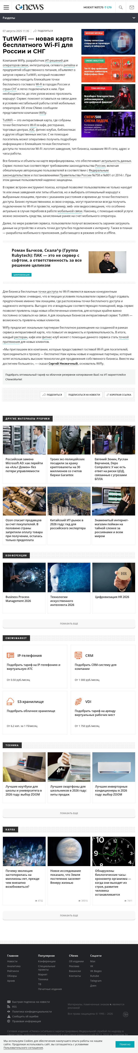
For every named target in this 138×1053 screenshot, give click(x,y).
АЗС (31, 130)
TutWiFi (8, 120)
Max (92, 961)
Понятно (125, 1044)
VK (91, 966)
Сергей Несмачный (63, 364)
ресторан (20, 337)
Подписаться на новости (84, 394)
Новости (12, 961)
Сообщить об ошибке (25, 1016)
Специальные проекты (46, 967)
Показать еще (69, 623)
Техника (43, 979)
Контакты (75, 976)
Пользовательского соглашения (23, 1047)
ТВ (39, 984)
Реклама (74, 966)
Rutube (94, 976)
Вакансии (75, 971)
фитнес (47, 337)
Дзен (93, 985)
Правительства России (75, 175)
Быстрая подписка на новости (31, 1001)
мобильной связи (70, 211)
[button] (120, 7)
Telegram (96, 980)
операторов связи (15, 65)
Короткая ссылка (120, 394)
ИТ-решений (54, 60)
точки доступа (48, 292)
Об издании (76, 961)
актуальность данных (116, 161)
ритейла (69, 65)
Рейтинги (13, 971)
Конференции (47, 961)
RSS (14, 1006)
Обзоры (12, 976)
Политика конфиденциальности (32, 1011)
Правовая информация (26, 1021)
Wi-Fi (39, 84)
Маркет (42, 974)
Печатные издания (50, 989)
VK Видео (96, 971)
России (100, 166)
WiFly (42, 113)
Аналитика (13, 966)
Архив (11, 980)
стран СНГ (10, 89)
